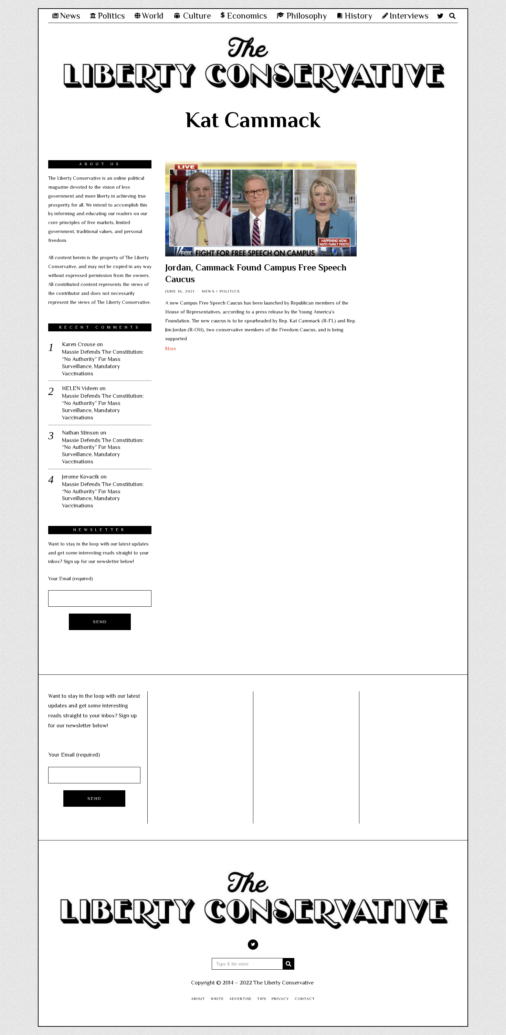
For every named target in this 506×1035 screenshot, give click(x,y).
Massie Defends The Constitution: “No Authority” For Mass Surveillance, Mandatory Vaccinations (103, 362)
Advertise (240, 999)
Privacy (280, 999)
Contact (305, 999)
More (170, 348)
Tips (261, 999)
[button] (288, 964)
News (208, 291)
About (198, 999)
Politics (230, 291)
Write (217, 999)
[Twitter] (440, 16)
